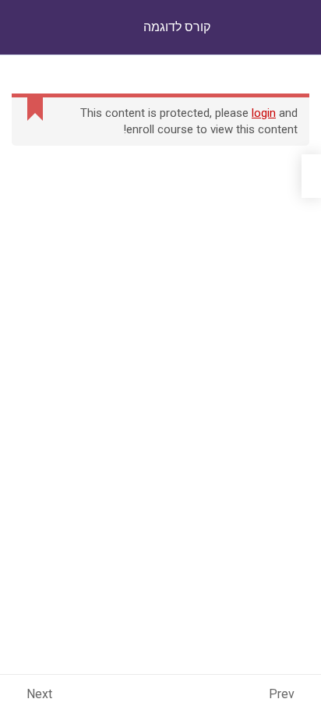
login (264, 113)
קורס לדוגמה (176, 26)
